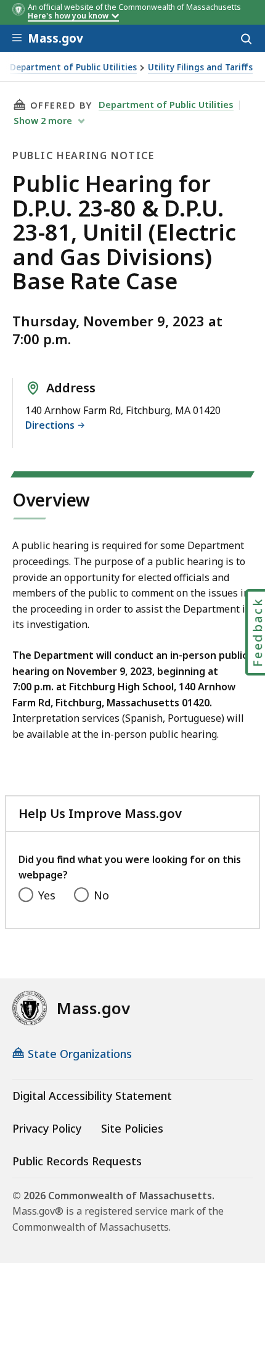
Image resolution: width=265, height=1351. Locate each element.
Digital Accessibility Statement (92, 1095)
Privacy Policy (46, 1128)
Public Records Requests (77, 1161)
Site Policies (132, 1128)
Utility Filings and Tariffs (200, 67)
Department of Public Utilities (73, 67)
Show (43, 120)
